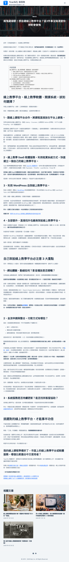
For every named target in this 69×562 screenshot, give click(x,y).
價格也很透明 (24, 465)
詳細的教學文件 (8, 409)
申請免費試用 (44, 465)
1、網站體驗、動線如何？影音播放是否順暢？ (22, 81)
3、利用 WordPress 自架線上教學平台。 (21, 75)
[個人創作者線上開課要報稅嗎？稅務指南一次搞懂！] (18, 530)
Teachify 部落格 (17, 1)
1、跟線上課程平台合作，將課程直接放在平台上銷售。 (24, 71)
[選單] (65, 3)
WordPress (21, 190)
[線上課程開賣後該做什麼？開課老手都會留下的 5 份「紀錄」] (18, 502)
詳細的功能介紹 (13, 465)
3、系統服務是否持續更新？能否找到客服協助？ (23, 84)
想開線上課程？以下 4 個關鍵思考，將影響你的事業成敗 (20, 478)
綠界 (7, 350)
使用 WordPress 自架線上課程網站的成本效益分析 (25, 214)
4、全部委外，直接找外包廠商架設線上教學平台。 (23, 77)
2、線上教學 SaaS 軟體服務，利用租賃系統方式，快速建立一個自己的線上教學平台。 (32, 73)
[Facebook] (35, 553)
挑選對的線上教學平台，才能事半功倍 (20, 86)
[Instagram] (33, 553)
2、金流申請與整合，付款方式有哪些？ (21, 83)
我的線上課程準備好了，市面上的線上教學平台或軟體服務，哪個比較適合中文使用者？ (32, 88)
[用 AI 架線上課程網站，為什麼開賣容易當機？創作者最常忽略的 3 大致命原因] (51, 502)
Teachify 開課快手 (32, 166)
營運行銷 (34, 16)
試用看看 (25, 305)
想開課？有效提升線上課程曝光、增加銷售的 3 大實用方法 (21, 476)
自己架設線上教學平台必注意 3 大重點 (20, 79)
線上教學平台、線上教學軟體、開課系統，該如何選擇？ (24, 69)
